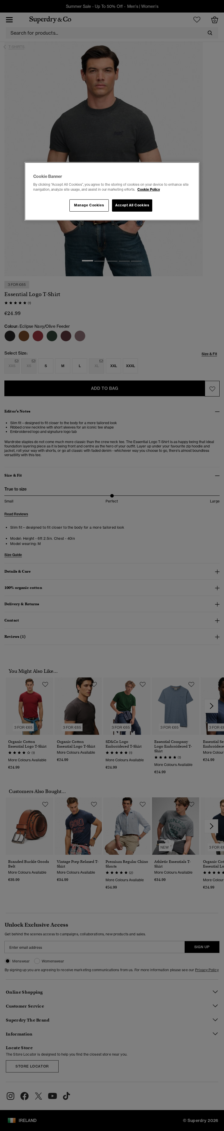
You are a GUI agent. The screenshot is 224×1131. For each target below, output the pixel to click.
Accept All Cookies (132, 205)
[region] (112, 191)
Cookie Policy (148, 189)
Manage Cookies (89, 205)
